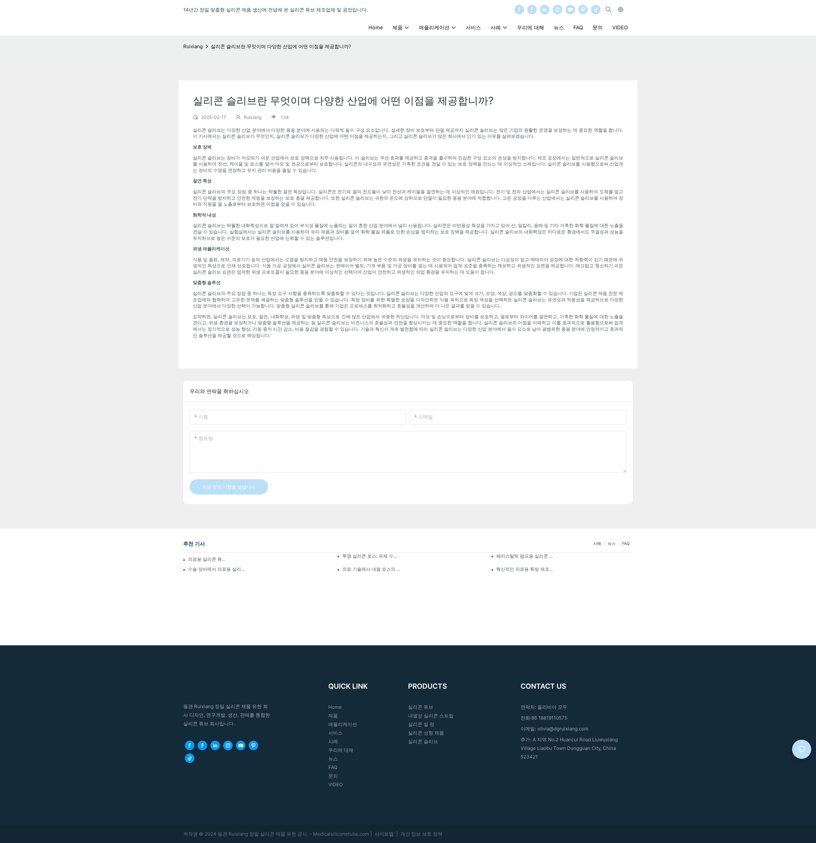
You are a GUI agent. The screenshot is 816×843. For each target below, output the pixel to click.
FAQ (626, 543)
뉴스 (612, 543)
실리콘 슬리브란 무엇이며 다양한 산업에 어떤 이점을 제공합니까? (281, 46)
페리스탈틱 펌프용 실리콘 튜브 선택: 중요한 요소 (526, 556)
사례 (597, 543)
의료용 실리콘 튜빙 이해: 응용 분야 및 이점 (208, 559)
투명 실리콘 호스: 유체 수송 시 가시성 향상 (372, 556)
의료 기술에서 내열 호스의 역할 (372, 569)
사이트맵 (385, 834)
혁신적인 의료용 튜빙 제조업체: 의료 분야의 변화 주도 (526, 569)
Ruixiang (193, 46)
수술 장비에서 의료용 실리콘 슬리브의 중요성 (217, 569)
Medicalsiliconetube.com (341, 834)
